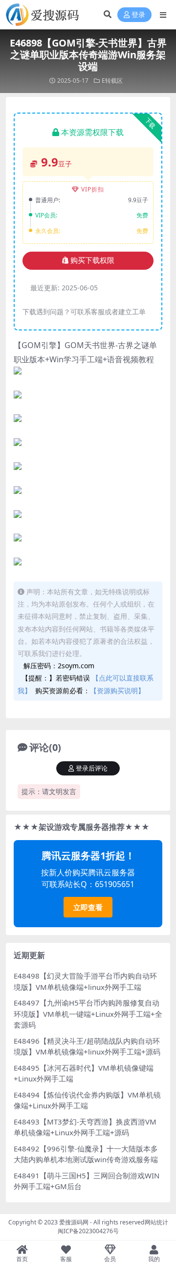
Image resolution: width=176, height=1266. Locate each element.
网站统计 (156, 1222)
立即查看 (88, 907)
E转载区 (112, 80)
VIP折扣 (92, 189)
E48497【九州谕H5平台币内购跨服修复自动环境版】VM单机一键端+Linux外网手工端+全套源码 (88, 1014)
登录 (138, 15)
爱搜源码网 (73, 1222)
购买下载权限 (92, 260)
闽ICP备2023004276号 (88, 1231)
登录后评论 (92, 768)
